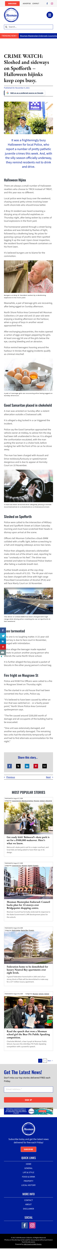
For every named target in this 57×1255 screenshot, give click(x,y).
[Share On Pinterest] (3, 647)
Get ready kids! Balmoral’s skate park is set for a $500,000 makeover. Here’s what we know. (28, 840)
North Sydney (16, 930)
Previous (10, 777)
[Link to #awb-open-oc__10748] (50, 15)
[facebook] (47, 4)
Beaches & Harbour (27, 801)
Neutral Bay (24, 930)
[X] (18, 766)
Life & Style (48, 801)
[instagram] (52, 4)
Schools (41, 994)
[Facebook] (9, 766)
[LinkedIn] (27, 766)
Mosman (36, 801)
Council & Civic (16, 801)
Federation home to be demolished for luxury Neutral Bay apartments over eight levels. (27, 969)
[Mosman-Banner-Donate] (28, 1108)
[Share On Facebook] (3, 630)
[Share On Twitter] (3, 636)
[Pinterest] (36, 766)
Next (48, 777)
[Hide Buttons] (1, 656)
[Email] (44, 766)
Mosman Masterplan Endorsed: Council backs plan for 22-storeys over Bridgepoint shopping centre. (28, 905)
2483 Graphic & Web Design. (33, 1244)
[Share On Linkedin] (3, 641)
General (42, 801)
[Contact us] (3, 652)
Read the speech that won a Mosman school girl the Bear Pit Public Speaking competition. (28, 1034)
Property (35, 866)
